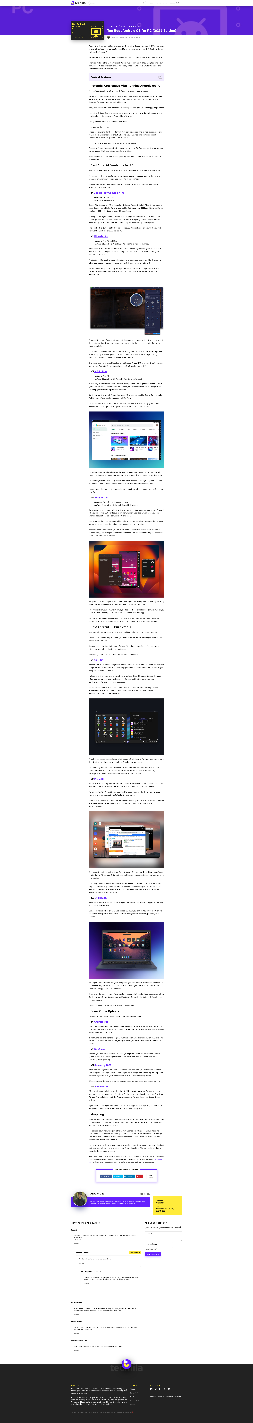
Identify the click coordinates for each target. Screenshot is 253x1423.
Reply (76, 1244)
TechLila (112, 26)
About (132, 1389)
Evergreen (161, 1211)
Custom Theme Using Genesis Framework (166, 1396)
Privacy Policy (135, 1401)
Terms (132, 1405)
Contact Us (134, 1393)
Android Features (164, 1209)
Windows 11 (101, 1086)
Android (135, 26)
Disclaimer (134, 1397)
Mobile (124, 26)
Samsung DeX (102, 1065)
